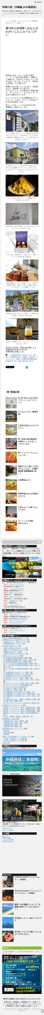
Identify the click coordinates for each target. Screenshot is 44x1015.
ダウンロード (6, 828)
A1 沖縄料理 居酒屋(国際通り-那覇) (15, 658)
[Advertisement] (25, 56)
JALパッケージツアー (16, 597)
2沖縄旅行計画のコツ (9, 646)
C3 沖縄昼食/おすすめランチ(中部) (15, 676)
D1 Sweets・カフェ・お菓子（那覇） (16, 678)
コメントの (8, 839)
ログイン (5, 836)
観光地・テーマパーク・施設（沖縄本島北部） (20, 709)
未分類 (4, 743)
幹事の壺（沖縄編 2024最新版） (20, 7)
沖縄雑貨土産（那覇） (19, 357)
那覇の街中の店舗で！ (21, 618)
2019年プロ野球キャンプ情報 (13, 740)
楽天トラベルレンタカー (17, 620)
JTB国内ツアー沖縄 (15, 601)
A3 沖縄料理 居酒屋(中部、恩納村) (15, 661)
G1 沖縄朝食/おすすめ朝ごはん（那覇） (17, 692)
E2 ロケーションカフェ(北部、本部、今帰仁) (19, 683)
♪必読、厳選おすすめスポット (14, 648)
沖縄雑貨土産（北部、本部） (13, 723)
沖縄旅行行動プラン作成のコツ (14, 653)
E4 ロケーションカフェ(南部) (13, 687)
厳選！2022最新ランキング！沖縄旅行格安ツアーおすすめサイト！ (27, 906)
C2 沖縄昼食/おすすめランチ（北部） (16, 674)
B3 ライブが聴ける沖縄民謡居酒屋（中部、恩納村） (22, 669)
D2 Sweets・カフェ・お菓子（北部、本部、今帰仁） (22, 679)
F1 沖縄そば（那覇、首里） (13, 688)
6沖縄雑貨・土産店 (9, 719)
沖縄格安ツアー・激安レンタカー (15, 642)
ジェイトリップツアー (16, 588)
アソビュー (12, 632)
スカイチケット (14, 614)
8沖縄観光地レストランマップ (13, 728)
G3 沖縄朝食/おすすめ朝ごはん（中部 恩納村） (20, 694)
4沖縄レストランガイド (10, 656)
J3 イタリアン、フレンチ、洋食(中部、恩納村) (20, 703)
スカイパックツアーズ (16, 584)
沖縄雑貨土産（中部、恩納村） (14, 721)
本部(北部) (7, 732)
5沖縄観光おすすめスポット (12, 705)
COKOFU (9, 361)
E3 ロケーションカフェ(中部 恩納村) (16, 685)
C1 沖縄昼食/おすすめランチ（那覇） (16, 672)
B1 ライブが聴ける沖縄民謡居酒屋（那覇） (18, 663)
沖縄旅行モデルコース (11, 652)
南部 (5, 731)
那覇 (5, 734)
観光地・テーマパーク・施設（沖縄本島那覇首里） (22, 358)
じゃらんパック (14, 605)
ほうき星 (18, 361)
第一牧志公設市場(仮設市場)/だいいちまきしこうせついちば (27, 441)
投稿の (6, 838)
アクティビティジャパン (17, 630)
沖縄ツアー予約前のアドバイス (14, 650)
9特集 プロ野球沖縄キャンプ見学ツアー (16, 736)
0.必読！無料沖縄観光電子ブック (14, 638)
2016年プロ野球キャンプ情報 (13, 739)
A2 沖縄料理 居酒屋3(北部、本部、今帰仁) (18, 660)
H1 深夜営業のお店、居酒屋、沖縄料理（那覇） (20, 699)
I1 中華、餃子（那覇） (11, 701)
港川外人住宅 (27, 361)
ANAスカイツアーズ (15, 592)
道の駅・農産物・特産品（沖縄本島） (16, 716)
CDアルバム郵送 (7, 830)
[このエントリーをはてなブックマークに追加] (27, 367)
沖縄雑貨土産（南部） (11, 724)
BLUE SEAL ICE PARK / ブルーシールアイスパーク (28, 400)
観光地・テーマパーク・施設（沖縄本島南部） (20, 711)
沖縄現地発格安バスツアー (12, 644)
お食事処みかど (24, 480)
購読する (8, 948)
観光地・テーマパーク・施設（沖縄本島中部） (20, 707)
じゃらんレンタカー (15, 622)
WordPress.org (7, 841)
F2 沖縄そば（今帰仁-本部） (13, 690)
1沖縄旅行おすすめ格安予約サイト (14, 640)
